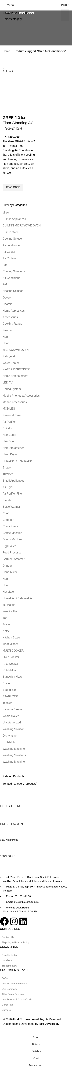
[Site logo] (36, 4)
